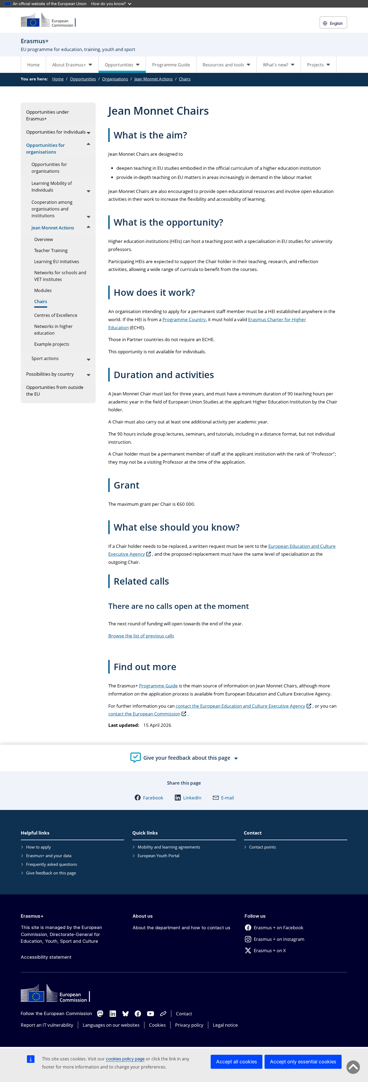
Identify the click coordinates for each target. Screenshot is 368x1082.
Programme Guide (171, 65)
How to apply (38, 847)
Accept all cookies (236, 1061)
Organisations (115, 79)
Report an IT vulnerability (47, 1025)
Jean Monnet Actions (153, 79)
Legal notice (225, 1025)
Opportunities (83, 79)
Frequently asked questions (51, 864)
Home (33, 65)
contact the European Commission (144, 714)
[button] (148, 797)
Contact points (262, 847)
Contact (184, 1013)
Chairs (184, 79)
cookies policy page (125, 1058)
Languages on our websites (111, 1025)
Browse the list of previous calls (141, 636)
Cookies (157, 1025)
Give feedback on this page (51, 873)
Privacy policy (189, 1025)
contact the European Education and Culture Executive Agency (240, 706)
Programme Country (184, 319)
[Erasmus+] (52, 20)
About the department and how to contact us (181, 927)
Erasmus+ (32, 916)
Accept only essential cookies (303, 1061)
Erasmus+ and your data (48, 855)
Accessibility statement (46, 957)
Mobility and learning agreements (169, 847)
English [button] (336, 23)
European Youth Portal (158, 855)
